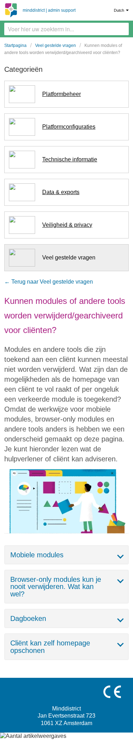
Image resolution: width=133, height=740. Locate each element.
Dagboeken (28, 618)
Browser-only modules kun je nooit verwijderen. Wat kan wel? (55, 586)
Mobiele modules (36, 555)
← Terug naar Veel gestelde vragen (48, 282)
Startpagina (15, 45)
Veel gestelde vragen (55, 45)
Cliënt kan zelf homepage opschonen (50, 646)
